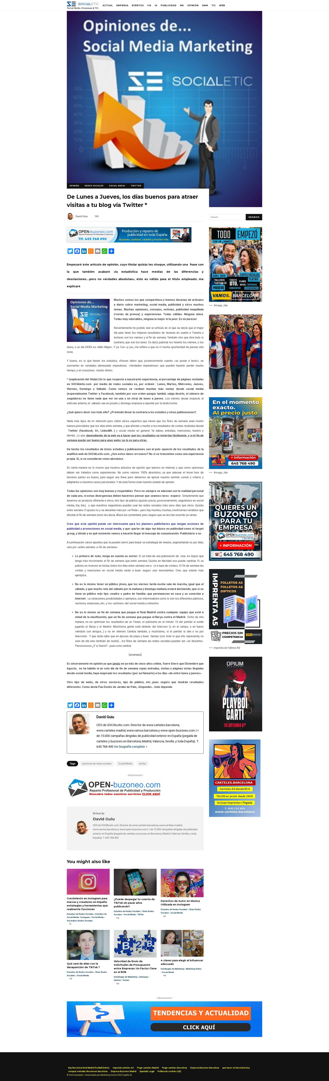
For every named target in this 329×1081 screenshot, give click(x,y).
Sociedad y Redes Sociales (80, 921)
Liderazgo (143, 977)
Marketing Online (194, 969)
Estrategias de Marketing (125, 977)
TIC (213, 5)
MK (182, 5)
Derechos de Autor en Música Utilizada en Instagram (182, 883)
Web (222, 5)
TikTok (140, 914)
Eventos (138, 5)
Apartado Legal (146, 1071)
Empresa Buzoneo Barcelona (204, 1068)
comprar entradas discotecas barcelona (87, 1071)
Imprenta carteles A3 (123, 1068)
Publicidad (168, 5)
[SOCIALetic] (83, 6)
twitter (142, 763)
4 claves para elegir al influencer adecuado (182, 943)
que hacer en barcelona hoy (236, 1068)
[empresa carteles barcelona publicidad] (234, 816)
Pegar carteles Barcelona (174, 1068)
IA (156, 5)
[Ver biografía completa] (147, 746)
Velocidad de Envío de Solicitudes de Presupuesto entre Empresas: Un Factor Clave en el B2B (135, 944)
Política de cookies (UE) (169, 1071)
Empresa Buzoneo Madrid (123, 1071)
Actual (108, 5)
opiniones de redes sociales (97, 763)
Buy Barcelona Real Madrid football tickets (88, 1068)
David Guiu (82, 216)
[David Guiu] (82, 833)
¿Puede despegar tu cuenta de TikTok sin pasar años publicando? (135, 882)
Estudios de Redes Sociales (80, 914)
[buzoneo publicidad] (129, 241)
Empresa (122, 5)
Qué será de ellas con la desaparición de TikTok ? (88, 945)
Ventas (126, 980)
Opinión (193, 5)
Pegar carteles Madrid (148, 1068)
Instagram (85, 917)
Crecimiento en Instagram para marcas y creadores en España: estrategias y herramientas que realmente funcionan (88, 882)
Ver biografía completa (129, 746)
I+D (149, 5)
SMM (205, 5)
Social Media (117, 186)
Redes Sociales (94, 186)
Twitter (136, 186)
